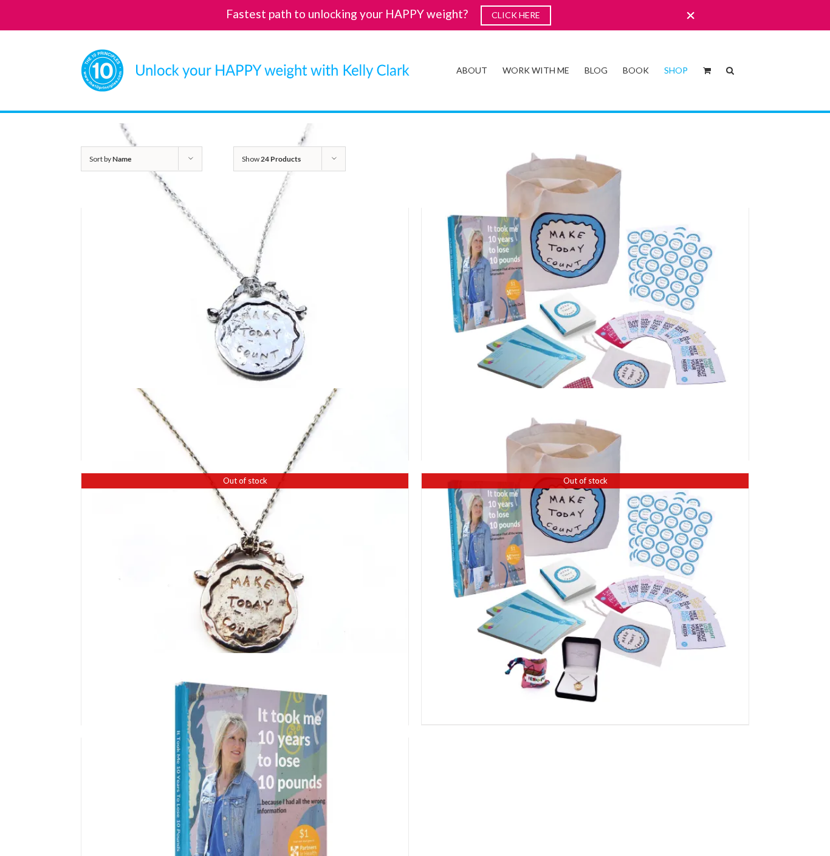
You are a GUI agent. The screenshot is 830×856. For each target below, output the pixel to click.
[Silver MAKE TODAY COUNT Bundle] (585, 286)
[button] (730, 69)
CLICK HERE (516, 15)
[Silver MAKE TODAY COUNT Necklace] (244, 286)
